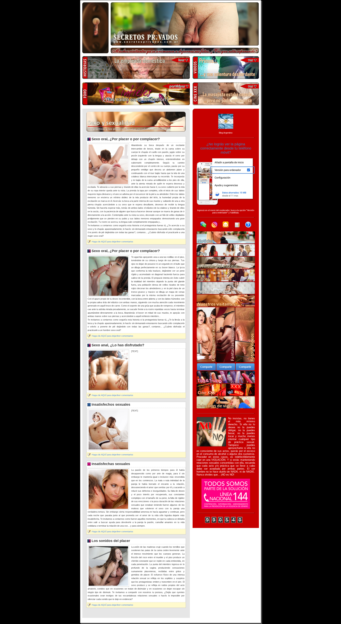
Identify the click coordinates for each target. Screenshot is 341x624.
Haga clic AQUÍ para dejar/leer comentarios (112, 241)
